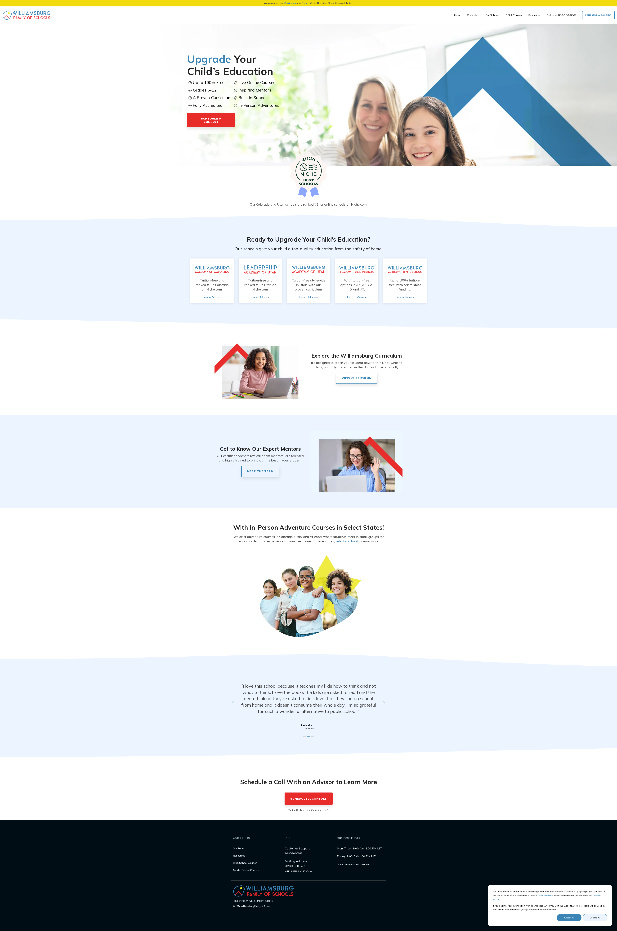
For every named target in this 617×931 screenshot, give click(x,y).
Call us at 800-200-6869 (562, 15)
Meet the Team (260, 471)
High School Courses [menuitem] (245, 862)
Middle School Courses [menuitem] (246, 870)
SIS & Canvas (514, 15)
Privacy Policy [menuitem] (240, 900)
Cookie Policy (544, 895)
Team (305, 3)
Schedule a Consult (598, 15)
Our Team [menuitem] (238, 848)
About (457, 15)
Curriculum (290, 3)
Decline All (595, 917)
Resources (534, 15)
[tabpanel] (308, 702)
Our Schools (493, 15)
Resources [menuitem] (239, 855)
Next (383, 703)
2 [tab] (309, 737)
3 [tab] (313, 737)
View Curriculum (357, 378)
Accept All (569, 917)
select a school (346, 541)
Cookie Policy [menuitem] (256, 900)
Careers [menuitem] (269, 900)
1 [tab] (305, 737)
